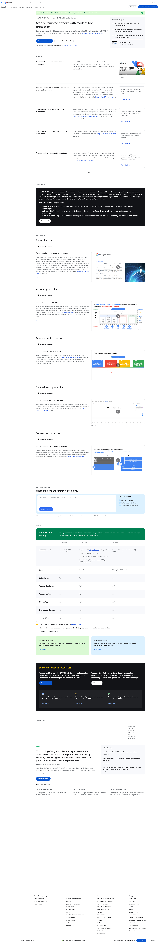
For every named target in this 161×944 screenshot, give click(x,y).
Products (30, 3)
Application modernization (73, 904)
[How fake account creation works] (118, 365)
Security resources (39, 7)
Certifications (100, 922)
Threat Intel (14, 7)
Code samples (101, 914)
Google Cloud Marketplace (104, 906)
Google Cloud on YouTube (136, 917)
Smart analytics (70, 906)
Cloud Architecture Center (104, 917)
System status (101, 931)
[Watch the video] (43, 779)
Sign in (156, 3)
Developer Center (133, 912)
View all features (89, 173)
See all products (38, 904)
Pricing (36, 3)
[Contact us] (97, 650)
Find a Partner (133, 901)
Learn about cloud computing (105, 909)
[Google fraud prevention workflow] (118, 316)
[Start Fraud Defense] (44, 41)
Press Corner (132, 914)
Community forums (134, 931)
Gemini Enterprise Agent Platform (57, 516)
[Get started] (45, 221)
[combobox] (153, 940)
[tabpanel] (90, 268)
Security (68, 912)
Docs (145, 3)
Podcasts (131, 909)
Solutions (24, 3)
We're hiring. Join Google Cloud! (137, 928)
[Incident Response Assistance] (148, 7)
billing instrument (94, 550)
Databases (68, 901)
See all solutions (70, 925)
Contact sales (132, 898)
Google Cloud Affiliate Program (105, 898)
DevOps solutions (70, 920)
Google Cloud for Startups (104, 928)
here (126, 822)
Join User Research (134, 925)
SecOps (21, 7)
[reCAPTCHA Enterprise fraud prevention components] (118, 460)
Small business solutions (72, 922)
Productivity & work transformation (75, 914)
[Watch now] (96, 683)
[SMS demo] (118, 411)
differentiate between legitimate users (86, 116)
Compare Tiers (76, 625)
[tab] (45, 246)
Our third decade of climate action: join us (74, 940)
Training (99, 920)
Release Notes (101, 933)
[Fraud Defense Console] (64, 41)
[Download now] (40, 278)
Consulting (29, 7)
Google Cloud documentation (105, 901)
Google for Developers (103, 925)
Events (131, 906)
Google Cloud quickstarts (104, 904)
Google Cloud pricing (39, 898)
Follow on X (132, 922)
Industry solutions (70, 917)
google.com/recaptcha (106, 822)
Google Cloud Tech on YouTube (137, 920)
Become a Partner (134, 904)
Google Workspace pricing (40, 901)
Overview (17, 3)
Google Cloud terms (28, 940)
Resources (42, 3)
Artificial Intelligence (71, 909)
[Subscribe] (141, 940)
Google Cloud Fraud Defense (92, 33)
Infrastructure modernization (73, 898)
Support (151, 3)
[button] (109, 819)
